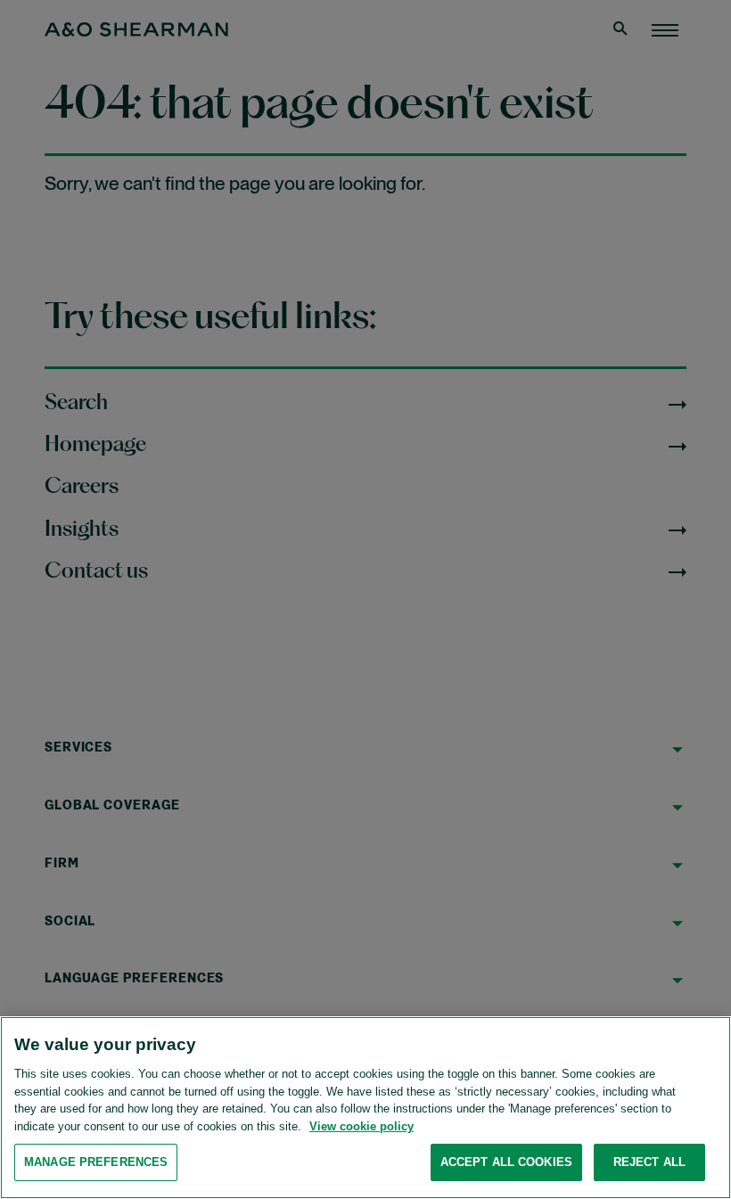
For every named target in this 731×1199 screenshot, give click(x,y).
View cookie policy (361, 1126)
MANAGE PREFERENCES (96, 1162)
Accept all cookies (506, 1162)
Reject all (649, 1162)
